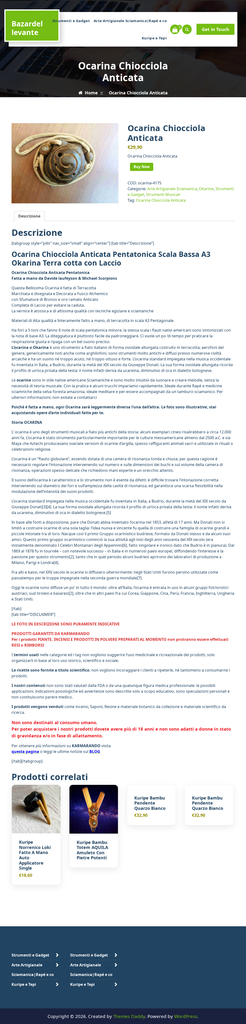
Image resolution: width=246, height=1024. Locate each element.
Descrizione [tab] (29, 216)
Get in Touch (215, 29)
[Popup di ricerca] (187, 29)
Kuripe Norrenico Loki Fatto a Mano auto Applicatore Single (35, 855)
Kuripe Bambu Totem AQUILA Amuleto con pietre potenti (92, 850)
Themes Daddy (129, 1016)
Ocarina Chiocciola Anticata (161, 200)
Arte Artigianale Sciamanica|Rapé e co (130, 20)
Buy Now (142, 166)
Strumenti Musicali (163, 194)
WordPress (185, 1016)
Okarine (206, 188)
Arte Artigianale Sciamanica (172, 188)
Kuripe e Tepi (154, 38)
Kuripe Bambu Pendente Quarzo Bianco (150, 803)
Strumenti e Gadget (71, 20)
